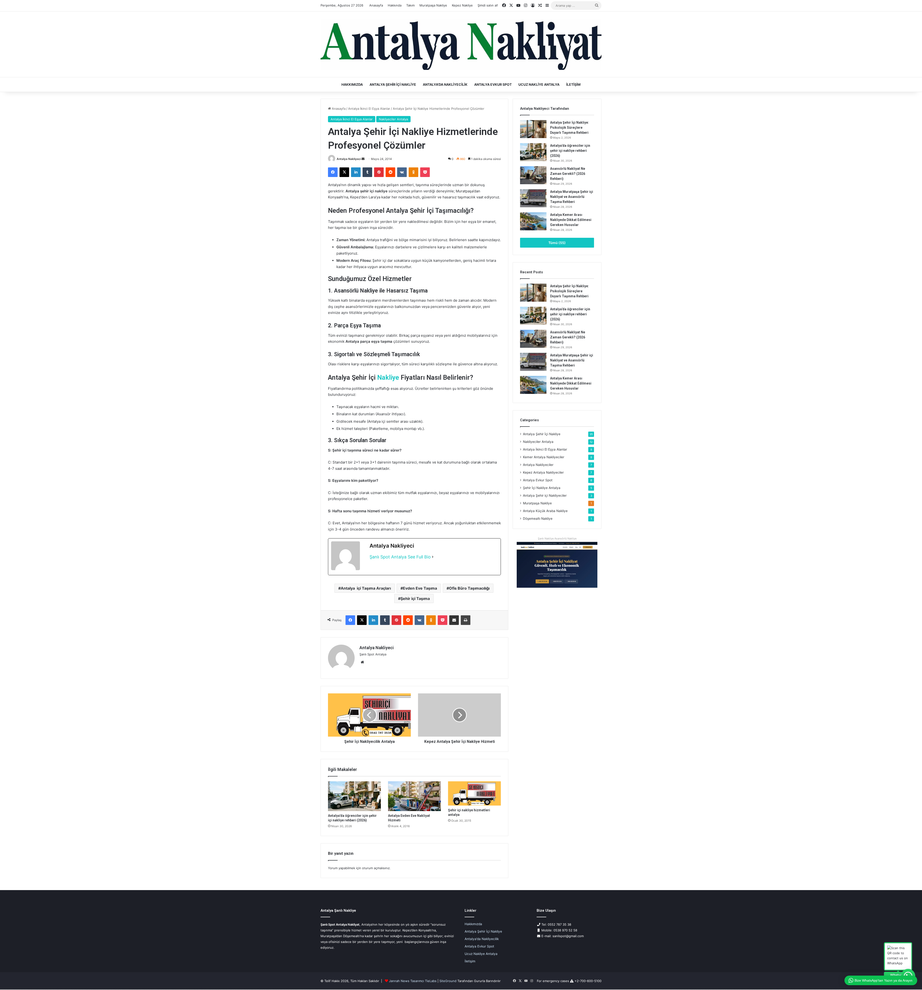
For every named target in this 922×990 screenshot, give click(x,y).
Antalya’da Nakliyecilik (445, 84)
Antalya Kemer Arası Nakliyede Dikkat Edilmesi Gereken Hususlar (570, 220)
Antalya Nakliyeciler (538, 465)
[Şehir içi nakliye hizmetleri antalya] (474, 793)
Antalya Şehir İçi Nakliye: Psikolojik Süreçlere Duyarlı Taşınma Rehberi (569, 127)
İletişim (573, 84)
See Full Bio (419, 556)
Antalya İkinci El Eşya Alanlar (369, 108)
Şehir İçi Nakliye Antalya (541, 488)
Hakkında (394, 5)
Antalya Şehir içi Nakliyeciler (545, 495)
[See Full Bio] (433, 557)
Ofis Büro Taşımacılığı (469, 588)
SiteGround (447, 981)
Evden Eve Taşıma (420, 588)
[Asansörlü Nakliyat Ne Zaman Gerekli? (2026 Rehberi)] (533, 175)
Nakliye (388, 377)
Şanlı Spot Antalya (388, 556)
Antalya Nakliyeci (349, 159)
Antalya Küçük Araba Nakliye (545, 511)
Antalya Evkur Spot (493, 84)
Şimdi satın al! (488, 5)
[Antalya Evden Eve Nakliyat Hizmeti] (414, 796)
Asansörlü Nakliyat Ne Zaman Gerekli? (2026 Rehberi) (567, 174)
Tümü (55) (557, 243)
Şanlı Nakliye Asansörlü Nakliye (557, 538)
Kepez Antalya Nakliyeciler (543, 472)
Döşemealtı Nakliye (537, 518)
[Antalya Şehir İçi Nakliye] (461, 44)
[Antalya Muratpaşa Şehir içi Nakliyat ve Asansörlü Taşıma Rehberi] (533, 198)
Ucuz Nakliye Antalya (538, 84)
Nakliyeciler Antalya (393, 119)
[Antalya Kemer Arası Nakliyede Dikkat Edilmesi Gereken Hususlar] (533, 221)
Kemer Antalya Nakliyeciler (543, 457)
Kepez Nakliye (462, 5)
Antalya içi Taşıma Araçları (366, 588)
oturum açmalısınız (376, 868)
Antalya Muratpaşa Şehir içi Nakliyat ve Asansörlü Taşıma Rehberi (571, 197)
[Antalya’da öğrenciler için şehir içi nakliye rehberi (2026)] (354, 796)
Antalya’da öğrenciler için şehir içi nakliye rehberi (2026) (570, 151)
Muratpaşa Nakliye (433, 5)
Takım (410, 5)
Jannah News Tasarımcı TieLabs (413, 981)
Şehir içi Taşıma (415, 598)
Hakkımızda (352, 84)
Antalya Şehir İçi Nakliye (393, 84)
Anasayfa (376, 5)
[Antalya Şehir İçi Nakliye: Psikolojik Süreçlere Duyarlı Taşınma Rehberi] (533, 129)
